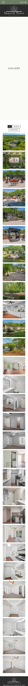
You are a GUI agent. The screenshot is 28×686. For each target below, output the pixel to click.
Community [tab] (16, 126)
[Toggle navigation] (3, 2)
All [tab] (9, 126)
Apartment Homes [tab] (14, 129)
